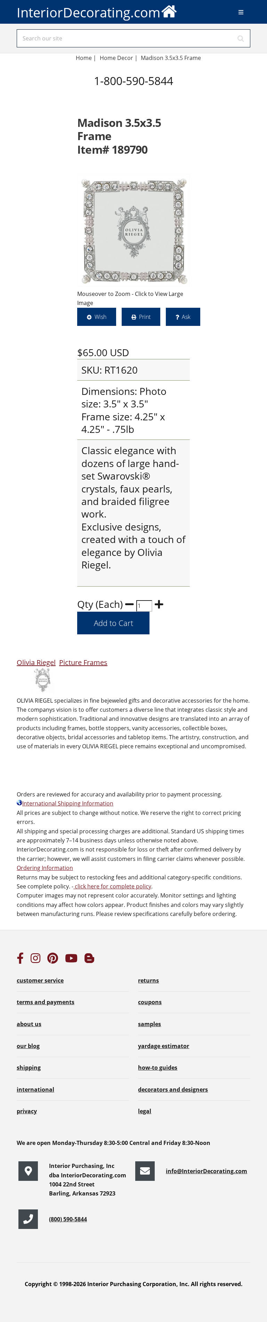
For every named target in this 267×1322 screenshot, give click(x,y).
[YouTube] (71, 960)
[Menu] (241, 12)
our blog (28, 1046)
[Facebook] (20, 960)
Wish (100, 317)
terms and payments (45, 1002)
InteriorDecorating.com (88, 12)
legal (144, 1111)
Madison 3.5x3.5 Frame (171, 58)
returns (148, 980)
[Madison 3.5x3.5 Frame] (133, 230)
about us (29, 1024)
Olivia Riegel (36, 662)
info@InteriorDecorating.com (206, 1171)
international (35, 1089)
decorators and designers (173, 1089)
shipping (29, 1067)
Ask (186, 317)
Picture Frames (83, 662)
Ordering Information (45, 868)
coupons (150, 1002)
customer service (40, 980)
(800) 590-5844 (68, 1219)
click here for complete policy (112, 886)
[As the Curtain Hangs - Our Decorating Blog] (89, 960)
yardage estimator (163, 1046)
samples (149, 1024)
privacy (27, 1111)
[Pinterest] (52, 960)
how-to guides (157, 1067)
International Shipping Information (67, 803)
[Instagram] (35, 960)
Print (145, 317)
